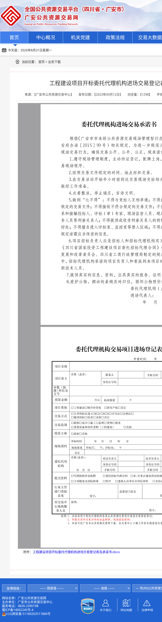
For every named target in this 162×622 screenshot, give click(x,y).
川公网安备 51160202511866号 (28, 614)
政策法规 (115, 37)
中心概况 (45, 37)
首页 (14, 37)
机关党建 (80, 37)
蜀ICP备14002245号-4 (17, 610)
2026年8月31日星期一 (36, 50)
